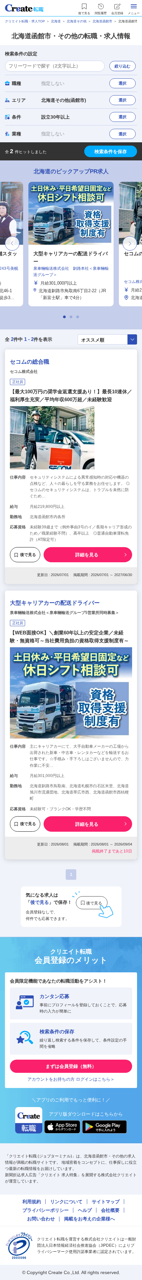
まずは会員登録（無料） (71, 1066)
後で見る (28, 554)
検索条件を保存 (110, 151)
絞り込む (122, 66)
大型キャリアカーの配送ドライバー (55, 603)
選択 (122, 83)
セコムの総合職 (29, 362)
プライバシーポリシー (45, 1210)
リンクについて (66, 1201)
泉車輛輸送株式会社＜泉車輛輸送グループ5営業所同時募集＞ (64, 612)
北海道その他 (77, 21)
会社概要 (110, 1210)
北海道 (56, 21)
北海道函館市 (102, 21)
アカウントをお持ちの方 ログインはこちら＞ (71, 1079)
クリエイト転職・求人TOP (25, 21)
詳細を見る (86, 554)
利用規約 (31, 1201)
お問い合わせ (41, 1218)
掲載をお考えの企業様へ (89, 1218)
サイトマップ (106, 1201)
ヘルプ (85, 1210)
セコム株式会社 (24, 371)
